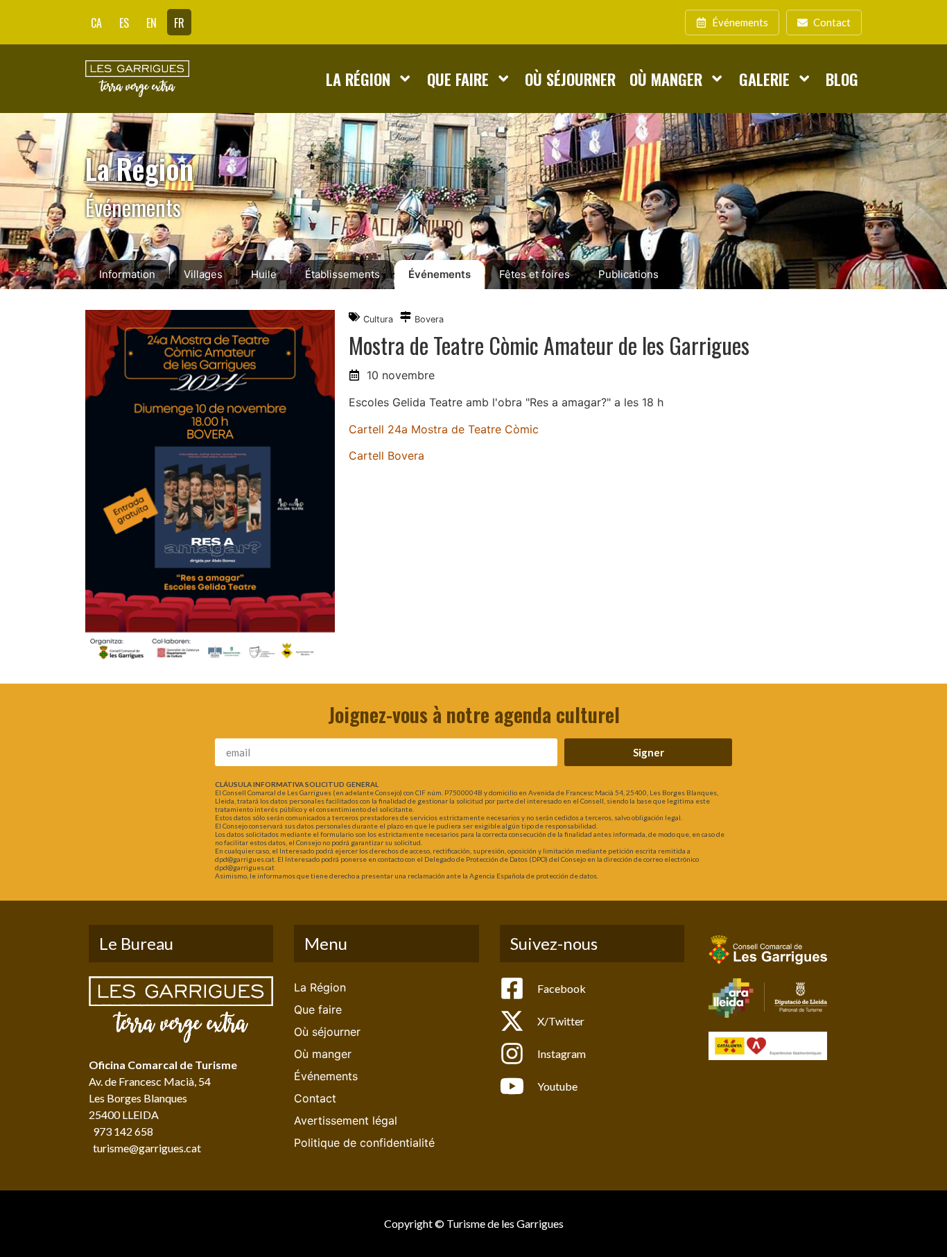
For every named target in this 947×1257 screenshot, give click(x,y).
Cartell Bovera (386, 455)
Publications (628, 274)
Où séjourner (570, 78)
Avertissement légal (345, 1120)
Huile (264, 274)
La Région (358, 78)
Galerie (764, 78)
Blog (842, 78)
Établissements (342, 274)
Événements (439, 274)
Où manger (665, 78)
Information (127, 274)
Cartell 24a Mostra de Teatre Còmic (444, 429)
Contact (315, 1098)
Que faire (458, 78)
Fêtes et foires (534, 274)
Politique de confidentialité (364, 1143)
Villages (203, 274)
